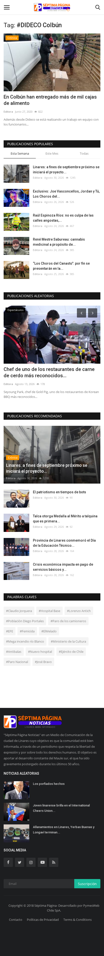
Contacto (15, 919)
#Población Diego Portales (25, 621)
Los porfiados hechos (49, 784)
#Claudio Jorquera (19, 611)
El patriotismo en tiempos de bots (59, 492)
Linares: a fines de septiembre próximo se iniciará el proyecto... (66, 169)
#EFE (9, 631)
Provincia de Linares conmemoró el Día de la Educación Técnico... (64, 542)
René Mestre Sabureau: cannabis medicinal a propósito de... (59, 241)
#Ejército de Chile (71, 651)
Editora (8, 111)
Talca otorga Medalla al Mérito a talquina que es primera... (65, 518)
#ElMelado (49, 631)
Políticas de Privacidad (43, 919)
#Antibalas (13, 651)
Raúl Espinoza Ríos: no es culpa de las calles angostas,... (63, 217)
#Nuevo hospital (40, 651)
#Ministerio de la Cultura (68, 641)
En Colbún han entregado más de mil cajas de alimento (50, 100)
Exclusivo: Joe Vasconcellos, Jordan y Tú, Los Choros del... (66, 193)
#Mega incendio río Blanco (25, 641)
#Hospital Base (49, 611)
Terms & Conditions (77, 919)
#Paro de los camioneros (68, 621)
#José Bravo (43, 662)
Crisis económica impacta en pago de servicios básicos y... (63, 566)
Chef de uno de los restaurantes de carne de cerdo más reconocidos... (49, 372)
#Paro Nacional (17, 662)
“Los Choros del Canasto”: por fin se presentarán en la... (61, 265)
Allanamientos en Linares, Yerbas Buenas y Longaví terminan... (63, 829)
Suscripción (87, 883)
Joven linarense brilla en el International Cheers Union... (61, 808)
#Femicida (27, 631)
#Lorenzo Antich (79, 611)
